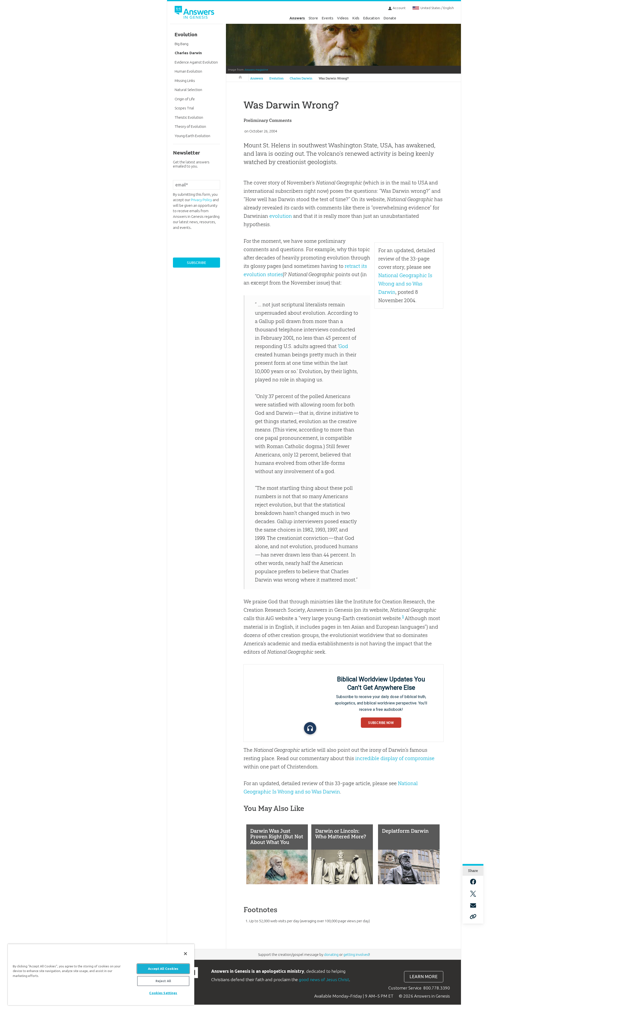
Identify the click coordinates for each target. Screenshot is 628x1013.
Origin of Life (185, 99)
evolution (280, 216)
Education (371, 18)
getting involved (356, 954)
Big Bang (181, 44)
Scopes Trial (184, 108)
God (343, 346)
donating (331, 954)
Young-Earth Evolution (192, 136)
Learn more (423, 976)
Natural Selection (188, 90)
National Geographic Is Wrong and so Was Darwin (405, 283)
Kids (355, 18)
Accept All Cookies (163, 968)
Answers (297, 18)
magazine (256, 69)
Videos (343, 18)
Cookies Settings (163, 993)
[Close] (185, 953)
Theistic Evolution (189, 117)
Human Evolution (188, 71)
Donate (389, 18)
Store (313, 18)
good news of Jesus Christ (324, 979)
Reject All (163, 981)
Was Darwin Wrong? (334, 78)
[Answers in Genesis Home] (195, 13)
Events (327, 18)
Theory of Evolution (190, 126)
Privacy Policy (201, 200)
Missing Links (185, 80)
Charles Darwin (301, 78)
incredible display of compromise (394, 758)
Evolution (276, 78)
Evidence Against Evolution (196, 62)
